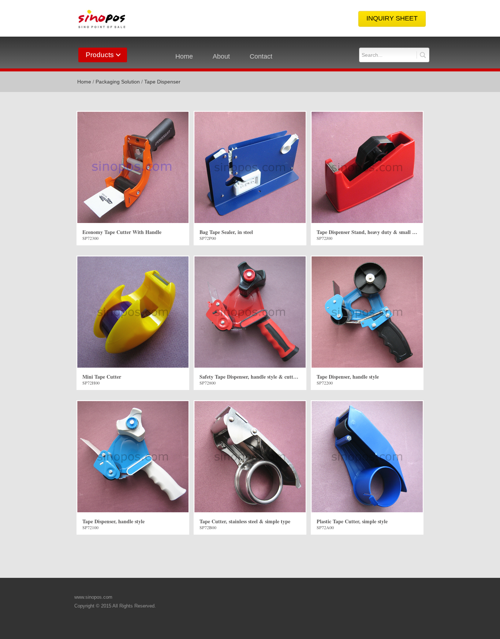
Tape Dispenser (162, 82)
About (221, 56)
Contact (261, 56)
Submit (421, 55)
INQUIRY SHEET (392, 18)
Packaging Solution (118, 82)
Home (184, 56)
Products (100, 55)
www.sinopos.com (93, 597)
